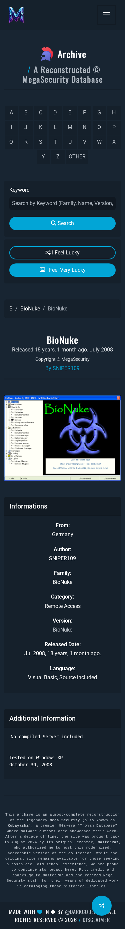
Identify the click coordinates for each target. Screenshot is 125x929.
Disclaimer (96, 920)
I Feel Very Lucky (65, 270)
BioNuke (30, 308)
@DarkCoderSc (84, 912)
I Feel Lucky (65, 252)
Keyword (19, 190)
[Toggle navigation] (106, 15)
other (77, 156)
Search (65, 223)
